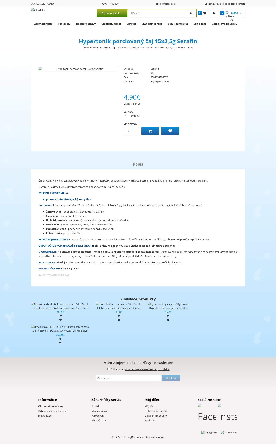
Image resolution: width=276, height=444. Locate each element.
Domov (87, 47)
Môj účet (149, 406)
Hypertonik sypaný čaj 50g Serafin (168, 308)
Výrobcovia (97, 415)
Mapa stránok (99, 411)
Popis (138, 164)
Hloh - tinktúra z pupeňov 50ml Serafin (118, 308)
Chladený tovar (111, 24)
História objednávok (156, 411)
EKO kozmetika (178, 24)
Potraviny (64, 24)
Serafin (131, 24)
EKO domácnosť (152, 24)
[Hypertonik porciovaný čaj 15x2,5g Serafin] (78, 69)
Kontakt (95, 406)
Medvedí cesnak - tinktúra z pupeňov (152, 245)
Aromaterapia (43, 24)
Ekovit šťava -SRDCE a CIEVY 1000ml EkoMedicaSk (59, 330)
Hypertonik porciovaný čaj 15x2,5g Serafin (169, 47)
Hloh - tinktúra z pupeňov (107, 245)
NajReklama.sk (135, 437)
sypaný (135, 115)
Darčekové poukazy (224, 24)
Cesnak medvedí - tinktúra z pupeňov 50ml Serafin (60, 308)
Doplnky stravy (86, 24)
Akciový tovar (99, 420)
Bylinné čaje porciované (131, 47)
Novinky (149, 420)
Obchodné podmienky (50, 406)
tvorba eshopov (155, 437)
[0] (205, 13)
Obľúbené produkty (156, 415)
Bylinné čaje (109, 47)
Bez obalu (199, 24)
